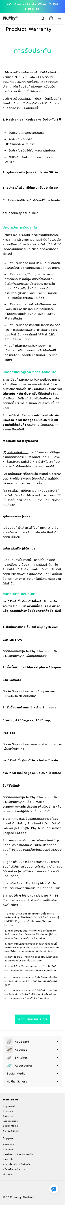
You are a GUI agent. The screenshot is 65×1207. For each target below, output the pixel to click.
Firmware (8, 1144)
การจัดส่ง (8, 1159)
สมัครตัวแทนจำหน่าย (14, 1169)
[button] (53, 1189)
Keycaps (8, 1111)
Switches (8, 1116)
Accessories (10, 1121)
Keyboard (9, 1106)
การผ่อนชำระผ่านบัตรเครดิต (18, 1154)
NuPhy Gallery (11, 1131)
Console (8, 1149)
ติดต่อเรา (8, 1174)
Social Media (10, 1125)
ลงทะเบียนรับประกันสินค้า (16, 1164)
